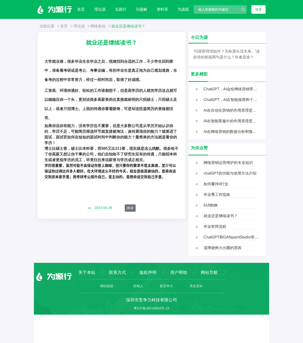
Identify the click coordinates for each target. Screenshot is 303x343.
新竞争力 (166, 286)
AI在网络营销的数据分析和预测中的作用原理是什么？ (231, 132)
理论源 (100, 9)
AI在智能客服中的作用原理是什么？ (231, 121)
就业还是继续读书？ (221, 216)
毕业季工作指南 (217, 195)
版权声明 (147, 272)
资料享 (162, 9)
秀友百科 (196, 286)
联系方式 (117, 272)
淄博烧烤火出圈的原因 (222, 248)
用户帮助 (178, 272)
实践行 (120, 9)
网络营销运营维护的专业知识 (228, 163)
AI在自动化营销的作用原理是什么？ (231, 110)
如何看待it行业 (216, 184)
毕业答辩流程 (215, 226)
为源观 (183, 9)
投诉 (130, 208)
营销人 (138, 286)
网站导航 (209, 272)
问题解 (141, 9)
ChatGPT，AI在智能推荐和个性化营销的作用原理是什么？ (231, 100)
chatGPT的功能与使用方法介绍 (230, 173)
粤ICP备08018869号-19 (151, 308)
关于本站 (86, 272)
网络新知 (98, 26)
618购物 (211, 205)
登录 (258, 9)
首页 (81, 9)
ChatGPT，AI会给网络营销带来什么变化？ (231, 89)
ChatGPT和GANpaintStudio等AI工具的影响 (231, 237)
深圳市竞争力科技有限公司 (151, 300)
